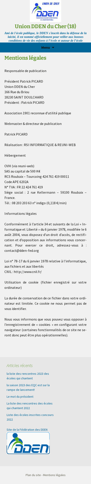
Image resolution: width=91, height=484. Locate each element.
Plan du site (33, 475)
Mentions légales (54, 475)
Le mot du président (20, 397)
